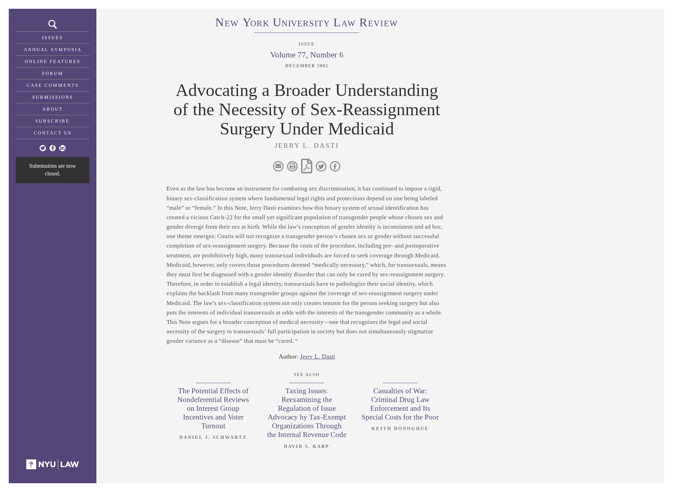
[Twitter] (43, 148)
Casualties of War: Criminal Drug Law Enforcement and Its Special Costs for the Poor (400, 404)
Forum (52, 73)
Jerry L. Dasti (317, 356)
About (52, 109)
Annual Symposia (53, 49)
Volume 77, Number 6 (307, 54)
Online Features (53, 61)
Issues (52, 37)
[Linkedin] (62, 148)
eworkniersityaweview (306, 23)
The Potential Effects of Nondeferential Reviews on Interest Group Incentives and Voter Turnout (213, 408)
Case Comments (53, 85)
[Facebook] (52, 148)
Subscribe (52, 121)
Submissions (52, 97)
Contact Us (53, 133)
